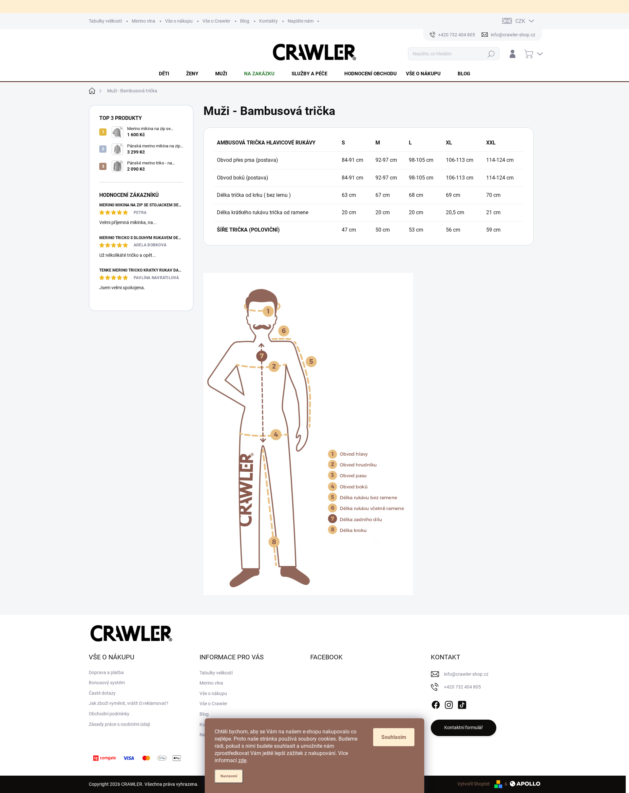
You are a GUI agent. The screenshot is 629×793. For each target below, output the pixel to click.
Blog (244, 21)
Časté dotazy (102, 693)
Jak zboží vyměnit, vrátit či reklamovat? (128, 703)
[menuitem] (168, 74)
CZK (520, 21)
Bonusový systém (107, 682)
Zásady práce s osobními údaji (119, 724)
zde (242, 760)
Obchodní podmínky (109, 713)
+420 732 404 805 (462, 686)
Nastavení (228, 776)
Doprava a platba (106, 672)
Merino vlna (143, 21)
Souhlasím (393, 737)
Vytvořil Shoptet (473, 783)
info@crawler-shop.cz (466, 674)
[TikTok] (462, 703)
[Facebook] (436, 703)
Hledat (491, 53)
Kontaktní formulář (463, 727)
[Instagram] (449, 703)
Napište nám (301, 21)
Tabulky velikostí (105, 21)
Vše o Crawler (216, 21)
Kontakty (268, 21)
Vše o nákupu (179, 21)
